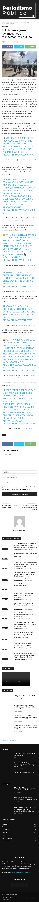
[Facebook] (12, 885)
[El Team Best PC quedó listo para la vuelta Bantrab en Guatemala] (7, 790)
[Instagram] (17, 885)
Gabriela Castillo (18, 549)
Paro (13, 435)
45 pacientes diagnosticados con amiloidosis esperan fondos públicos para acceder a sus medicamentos (25, 707)
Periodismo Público (11, 42)
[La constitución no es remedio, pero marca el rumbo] (7, 756)
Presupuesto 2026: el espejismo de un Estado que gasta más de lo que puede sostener (25, 764)
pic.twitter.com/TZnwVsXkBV (19, 370)
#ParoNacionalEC (13, 272)
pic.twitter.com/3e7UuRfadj (18, 155)
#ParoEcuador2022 (13, 207)
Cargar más (19, 735)
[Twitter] (22, 885)
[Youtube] (26, 885)
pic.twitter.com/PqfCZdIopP (18, 260)
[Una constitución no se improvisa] (7, 775)
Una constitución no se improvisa (24, 772)
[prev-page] (3, 663)
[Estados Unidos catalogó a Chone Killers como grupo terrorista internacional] (7, 596)
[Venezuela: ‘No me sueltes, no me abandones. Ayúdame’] (7, 586)
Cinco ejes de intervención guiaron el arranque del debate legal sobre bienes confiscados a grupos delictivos (25, 545)
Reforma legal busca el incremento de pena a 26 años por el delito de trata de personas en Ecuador (25, 564)
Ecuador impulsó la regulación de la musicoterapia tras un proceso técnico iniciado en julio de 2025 (25, 717)
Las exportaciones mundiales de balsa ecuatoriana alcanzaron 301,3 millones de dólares (25, 727)
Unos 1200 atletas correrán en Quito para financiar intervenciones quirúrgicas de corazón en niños (24, 697)
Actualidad (9, 22)
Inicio (3, 22)
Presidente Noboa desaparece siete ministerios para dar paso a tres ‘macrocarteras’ (24, 614)
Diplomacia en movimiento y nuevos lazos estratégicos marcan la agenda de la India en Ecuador (25, 624)
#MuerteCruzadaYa (13, 365)
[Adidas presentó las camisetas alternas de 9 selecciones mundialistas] (7, 800)
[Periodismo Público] (3, 42)
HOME (9, 435)
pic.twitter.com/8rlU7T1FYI (18, 286)
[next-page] (6, 663)
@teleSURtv (20, 152)
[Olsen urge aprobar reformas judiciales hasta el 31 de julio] (7, 646)
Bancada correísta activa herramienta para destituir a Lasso (29, 507)
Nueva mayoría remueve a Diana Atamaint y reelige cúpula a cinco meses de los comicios (24, 605)
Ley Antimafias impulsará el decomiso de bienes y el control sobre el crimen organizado (25, 554)
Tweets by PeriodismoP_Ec (10, 740)
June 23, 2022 (19, 220)
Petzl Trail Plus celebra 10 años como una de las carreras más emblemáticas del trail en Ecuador (25, 809)
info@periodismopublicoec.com (20, 872)
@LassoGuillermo (13, 141)
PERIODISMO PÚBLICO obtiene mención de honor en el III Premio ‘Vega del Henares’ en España (24, 655)
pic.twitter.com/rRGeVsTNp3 (19, 423)
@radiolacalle (11, 257)
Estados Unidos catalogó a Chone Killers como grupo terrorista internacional (24, 595)
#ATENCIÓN (11, 235)
